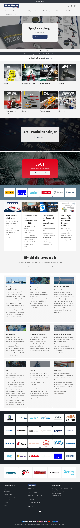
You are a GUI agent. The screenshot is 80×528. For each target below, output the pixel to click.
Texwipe (70, 462)
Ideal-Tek (70, 436)
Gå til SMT (40, 137)
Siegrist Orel (25, 479)
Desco (9, 436)
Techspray (22, 462)
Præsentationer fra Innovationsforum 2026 (30, 219)
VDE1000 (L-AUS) (28, 83)
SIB (58, 449)
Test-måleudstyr (45, 111)
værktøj (20, 402)
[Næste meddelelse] (75, 1)
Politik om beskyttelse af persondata (32, 524)
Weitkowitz (34, 449)
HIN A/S (21, 524)
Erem (9, 462)
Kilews (34, 462)
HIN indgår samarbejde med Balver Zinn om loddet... (66, 220)
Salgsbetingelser (8, 494)
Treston (46, 198)
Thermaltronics (46, 436)
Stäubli (58, 198)
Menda (11, 479)
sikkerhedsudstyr (10, 404)
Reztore (40, 479)
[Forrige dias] (32, 50)
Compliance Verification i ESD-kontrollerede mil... (48, 220)
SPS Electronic (34, 436)
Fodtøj (61, 83)
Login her (48, 58)
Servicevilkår (62, 524)
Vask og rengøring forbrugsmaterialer (10, 112)
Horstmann (70, 198)
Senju (22, 198)
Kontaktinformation (45, 524)
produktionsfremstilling (36, 341)
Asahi (58, 436)
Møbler (61, 111)
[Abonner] (52, 267)
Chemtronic (22, 436)
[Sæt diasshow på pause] (48, 50)
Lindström (70, 449)
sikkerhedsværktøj (59, 393)
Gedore (9, 449)
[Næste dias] (44, 50)
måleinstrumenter (59, 391)
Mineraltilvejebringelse (9, 497)
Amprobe (46, 462)
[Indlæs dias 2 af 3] (38, 50)
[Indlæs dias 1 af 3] (36, 50)
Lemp (46, 449)
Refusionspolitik (54, 524)
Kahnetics (54, 479)
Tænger (24, 111)
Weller (34, 198)
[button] (7, 10)
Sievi (22, 449)
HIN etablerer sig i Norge (12, 216)
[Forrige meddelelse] (4, 1)
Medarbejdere (7, 491)
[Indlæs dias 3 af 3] (40, 50)
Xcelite (69, 479)
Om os (5, 505)
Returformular (7, 500)
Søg (5, 489)
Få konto (6, 502)
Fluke (9, 198)
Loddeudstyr (44, 83)
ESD (5, 83)
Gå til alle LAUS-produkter (40, 173)
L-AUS (60, 378)
